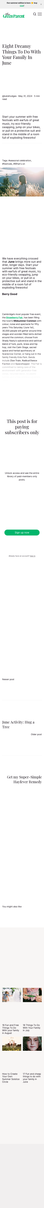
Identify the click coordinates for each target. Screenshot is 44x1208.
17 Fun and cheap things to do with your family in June (32, 1078)
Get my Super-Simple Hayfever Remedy (24, 779)
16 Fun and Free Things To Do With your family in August (10, 1029)
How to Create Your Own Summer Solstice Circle (10, 1078)
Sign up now (22, 532)
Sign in (32, 556)
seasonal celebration (20, 160)
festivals (8, 164)
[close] (41, 4)
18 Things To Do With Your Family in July (31, 1028)
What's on (20, 164)
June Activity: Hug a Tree (18, 724)
